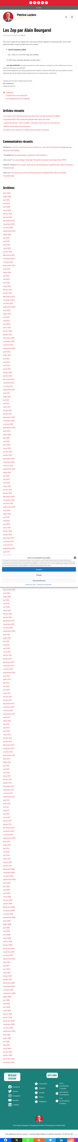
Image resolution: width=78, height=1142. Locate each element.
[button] (75, 558)
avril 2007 (6, 969)
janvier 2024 (7, 293)
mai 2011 (6, 810)
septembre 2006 (9, 993)
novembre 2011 (8, 790)
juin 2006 (6, 1000)
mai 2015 (6, 645)
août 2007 (6, 962)
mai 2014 (6, 686)
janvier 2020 (7, 455)
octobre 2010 (8, 834)
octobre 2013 (8, 710)
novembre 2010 (8, 831)
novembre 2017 (8, 541)
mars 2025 (7, 248)
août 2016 (6, 593)
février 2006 (7, 1014)
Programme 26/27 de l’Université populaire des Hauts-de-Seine (26, 119)
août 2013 (6, 717)
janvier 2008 (7, 945)
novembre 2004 (9, 1062)
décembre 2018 (8, 496)
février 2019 (7, 490)
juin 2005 (6, 1041)
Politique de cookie (30, 584)
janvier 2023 (7, 334)
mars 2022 (7, 369)
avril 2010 (6, 855)
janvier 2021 (7, 414)
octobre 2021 (8, 386)
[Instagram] (46, 2)
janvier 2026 (7, 217)
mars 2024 (7, 286)
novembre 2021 (8, 383)
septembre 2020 (9, 427)
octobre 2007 (8, 955)
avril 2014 (6, 690)
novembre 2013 (8, 707)
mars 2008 (7, 938)
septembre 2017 (9, 548)
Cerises (41, 1092)
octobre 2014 (8, 669)
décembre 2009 (9, 869)
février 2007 (7, 976)
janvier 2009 (7, 903)
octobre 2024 (8, 262)
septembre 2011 (9, 797)
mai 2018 (6, 521)
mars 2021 (7, 407)
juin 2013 (6, 724)
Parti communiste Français (64, 1085)
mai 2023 (6, 321)
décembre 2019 (8, 459)
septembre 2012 (9, 755)
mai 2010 (6, 852)
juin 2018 (6, 517)
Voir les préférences (39, 580)
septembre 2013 (9, 714)
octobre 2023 (8, 303)
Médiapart (43, 1101)
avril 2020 (6, 445)
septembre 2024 (9, 265)
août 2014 (6, 676)
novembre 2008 (9, 910)
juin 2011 (6, 807)
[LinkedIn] (42, 2)
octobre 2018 (8, 503)
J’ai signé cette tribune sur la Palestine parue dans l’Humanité (26, 130)
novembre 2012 (8, 748)
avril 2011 (6, 814)
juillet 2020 (7, 434)
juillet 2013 (7, 721)
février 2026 (7, 214)
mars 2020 (7, 448)
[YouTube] (38, 2)
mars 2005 (7, 1048)
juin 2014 (6, 683)
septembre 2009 (9, 879)
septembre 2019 (9, 469)
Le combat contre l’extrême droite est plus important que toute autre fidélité (31, 116)
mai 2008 (6, 931)
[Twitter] (34, 2)
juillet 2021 (7, 396)
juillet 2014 (7, 679)
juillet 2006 (7, 997)
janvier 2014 (7, 700)
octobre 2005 (8, 1028)
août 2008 (6, 921)
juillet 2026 (7, 196)
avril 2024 (6, 283)
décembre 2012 (8, 745)
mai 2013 (6, 728)
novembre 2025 (9, 224)
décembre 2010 (8, 828)
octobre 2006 (8, 990)
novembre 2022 (9, 341)
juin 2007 (6, 966)
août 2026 (6, 193)
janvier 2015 (7, 659)
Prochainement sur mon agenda (17, 98)
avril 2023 (6, 324)
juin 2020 (6, 438)
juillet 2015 (7, 638)
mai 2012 (6, 769)
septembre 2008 (9, 917)
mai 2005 (6, 1045)
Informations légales (20, 1125)
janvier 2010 (7, 866)
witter (15, 1091)
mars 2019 (7, 486)
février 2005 (7, 1052)
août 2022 (6, 352)
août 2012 (6, 759)
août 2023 (6, 310)
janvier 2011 (7, 824)
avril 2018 (6, 524)
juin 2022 (6, 359)
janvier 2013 (7, 741)
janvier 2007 (7, 979)
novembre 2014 (8, 665)
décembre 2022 (9, 338)
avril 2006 (6, 1007)
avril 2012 (6, 772)
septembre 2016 (9, 590)
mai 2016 (6, 603)
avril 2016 (6, 607)
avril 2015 (6, 648)
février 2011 (7, 821)
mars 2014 (7, 693)
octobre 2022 (8, 345)
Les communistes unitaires (65, 1100)
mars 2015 (7, 652)
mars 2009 (7, 897)
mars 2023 (7, 327)
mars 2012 (7, 776)
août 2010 (6, 841)
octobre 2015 (8, 628)
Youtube (15, 1100)
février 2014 (7, 697)
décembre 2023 (9, 296)
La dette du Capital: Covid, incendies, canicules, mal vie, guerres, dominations (31, 123)
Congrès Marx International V (17, 95)
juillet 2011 (6, 803)
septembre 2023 (9, 307)
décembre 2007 (9, 948)
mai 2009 (6, 890)
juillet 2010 (7, 845)
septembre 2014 (9, 672)
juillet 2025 (7, 234)
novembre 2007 (9, 952)
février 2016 (7, 614)
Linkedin (15, 1105)
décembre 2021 (8, 379)
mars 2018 (7, 528)
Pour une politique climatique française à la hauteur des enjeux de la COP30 (38, 160)
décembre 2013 (8, 703)
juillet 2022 (7, 355)
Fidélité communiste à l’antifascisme (16, 126)
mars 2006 (7, 1010)
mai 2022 (6, 362)
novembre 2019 (8, 462)
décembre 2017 (8, 538)
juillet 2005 (7, 1038)
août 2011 (6, 800)
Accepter (39, 569)
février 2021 (7, 410)
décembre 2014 (8, 662)
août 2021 (6, 393)
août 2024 (6, 269)
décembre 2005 (9, 1021)
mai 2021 (6, 403)
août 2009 (6, 883)
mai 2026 (6, 203)
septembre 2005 (9, 1031)
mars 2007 (7, 972)
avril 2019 (6, 483)
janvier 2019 (7, 493)
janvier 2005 (7, 1055)
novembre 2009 (9, 872)
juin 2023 (6, 317)
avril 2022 (6, 365)
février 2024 (7, 290)
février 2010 (7, 862)
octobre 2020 (8, 424)
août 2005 (6, 1035)
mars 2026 (7, 210)
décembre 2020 (9, 417)
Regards (42, 1088)
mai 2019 (6, 479)
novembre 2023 (9, 300)
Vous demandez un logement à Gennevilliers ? (31, 155)
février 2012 (7, 779)
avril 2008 (6, 935)
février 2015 (7, 655)
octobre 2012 (8, 752)
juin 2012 (6, 766)
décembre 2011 (8, 786)
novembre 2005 (9, 1024)
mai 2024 (6, 279)
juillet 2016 (7, 596)
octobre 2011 (7, 793)
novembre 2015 (8, 624)
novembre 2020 (9, 421)
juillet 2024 (7, 272)
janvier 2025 (7, 252)
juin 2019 (6, 476)
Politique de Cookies (36, 1125)
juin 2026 (6, 200)
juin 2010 (6, 848)
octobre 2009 (8, 876)
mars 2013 (7, 734)
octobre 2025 (8, 227)
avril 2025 (6, 245)
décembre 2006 (9, 983)
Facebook (16, 1087)
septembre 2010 (9, 838)
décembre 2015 (8, 621)
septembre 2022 (9, 348)
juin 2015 (6, 641)
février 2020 (7, 452)
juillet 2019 (7, 472)
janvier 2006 (7, 1017)
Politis (41, 1097)
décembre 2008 (9, 907)
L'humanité (43, 1084)
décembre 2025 (9, 221)
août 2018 (6, 510)
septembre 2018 (9, 507)
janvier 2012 (7, 783)
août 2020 (6, 431)
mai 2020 (6, 441)
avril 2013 (6, 731)
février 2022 (7, 372)
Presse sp (9, 92)
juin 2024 (6, 276)
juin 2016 (6, 600)
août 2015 (6, 634)
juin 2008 (6, 928)
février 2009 (7, 900)
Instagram (16, 1096)
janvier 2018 (7, 534)
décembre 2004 (9, 1059)
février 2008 (7, 941)
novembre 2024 (9, 258)
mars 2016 (7, 610)
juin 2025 (6, 238)
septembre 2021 (9, 390)
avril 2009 (6, 893)
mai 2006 (6, 1004)
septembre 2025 (9, 231)
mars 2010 (7, 859)
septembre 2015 (9, 631)
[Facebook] (30, 2)
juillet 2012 (7, 762)
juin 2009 (6, 886)
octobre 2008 (8, 914)
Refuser (39, 575)
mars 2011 (6, 817)
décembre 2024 (9, 255)
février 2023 (7, 331)
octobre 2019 (8, 465)
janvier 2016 (7, 617)
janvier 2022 (7, 376)
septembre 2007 (9, 959)
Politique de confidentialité (44, 584)
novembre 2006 (9, 986)
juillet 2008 (7, 924)
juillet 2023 (7, 314)
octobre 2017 (8, 545)
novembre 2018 (8, 500)
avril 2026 (6, 207)
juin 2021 (6, 400)
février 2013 (7, 738)
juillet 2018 (7, 514)
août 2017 (6, 552)
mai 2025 (6, 241)
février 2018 (7, 531)
